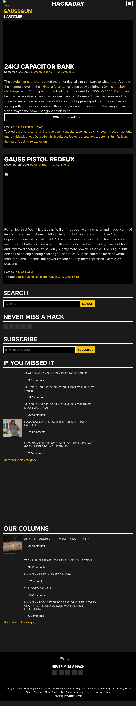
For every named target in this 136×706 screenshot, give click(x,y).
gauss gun (23, 277)
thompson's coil (15, 141)
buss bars (22, 131)
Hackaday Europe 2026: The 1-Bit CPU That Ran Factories (57, 423)
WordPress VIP (74, 696)
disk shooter (99, 131)
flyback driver (24, 136)
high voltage (58, 136)
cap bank (55, 131)
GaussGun (42, 136)
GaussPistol (72, 277)
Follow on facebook (5, 326)
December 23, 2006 (16, 164)
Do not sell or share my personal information (88, 692)
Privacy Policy (124, 688)
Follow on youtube (17, 326)
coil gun (84, 131)
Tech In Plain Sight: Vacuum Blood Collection (58, 560)
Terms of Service (34, 692)
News (39, 126)
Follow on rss (23, 326)
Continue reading (74, 118)
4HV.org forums (52, 87)
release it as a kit (31, 239)
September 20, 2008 (17, 72)
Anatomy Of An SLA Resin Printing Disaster (55, 373)
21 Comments (60, 164)
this (23, 229)
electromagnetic (120, 131)
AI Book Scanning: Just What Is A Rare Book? (56, 539)
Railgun (122, 136)
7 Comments (36, 453)
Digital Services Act (54, 692)
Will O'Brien (41, 164)
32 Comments (36, 567)
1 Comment (35, 581)
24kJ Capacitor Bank (39, 66)
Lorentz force (88, 136)
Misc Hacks (26, 126)
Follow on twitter (11, 326)
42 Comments (65, 72)
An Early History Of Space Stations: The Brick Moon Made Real (57, 406)
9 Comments (36, 380)
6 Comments (36, 616)
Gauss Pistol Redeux (39, 159)
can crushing (38, 131)
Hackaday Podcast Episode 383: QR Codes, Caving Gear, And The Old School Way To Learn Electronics (60, 606)
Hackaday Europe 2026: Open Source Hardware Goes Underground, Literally (58, 445)
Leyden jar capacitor (26, 82)
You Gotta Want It (37, 588)
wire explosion (37, 141)
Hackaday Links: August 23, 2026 (47, 574)
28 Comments (37, 546)
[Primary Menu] (129, 3)
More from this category (19, 460)
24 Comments (36, 432)
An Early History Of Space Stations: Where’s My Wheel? (59, 389)
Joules (72, 136)
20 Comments (37, 414)
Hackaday (68, 3)
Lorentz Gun (107, 136)
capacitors (70, 131)
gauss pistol (39, 277)
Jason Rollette (43, 72)
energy (9, 136)
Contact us (29, 326)
